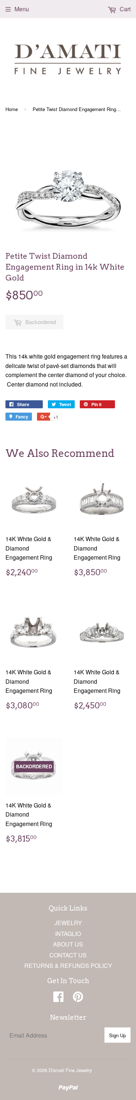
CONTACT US (68, 955)
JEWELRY (68, 923)
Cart (124, 9)
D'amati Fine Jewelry (70, 1070)
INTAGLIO (68, 933)
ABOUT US (68, 944)
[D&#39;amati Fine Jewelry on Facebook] (58, 998)
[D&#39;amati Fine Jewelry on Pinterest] (78, 998)
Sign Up (117, 1035)
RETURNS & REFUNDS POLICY (68, 965)
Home (11, 109)
